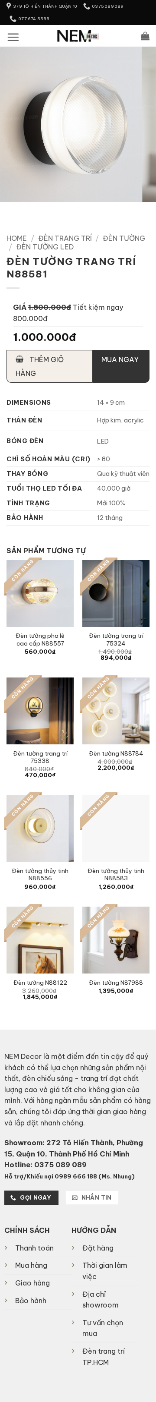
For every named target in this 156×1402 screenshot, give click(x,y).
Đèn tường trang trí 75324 (116, 639)
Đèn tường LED (45, 247)
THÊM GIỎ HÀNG (40, 366)
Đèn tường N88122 (40, 982)
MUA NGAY (120, 359)
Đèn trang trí (65, 238)
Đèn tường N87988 (116, 982)
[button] (13, 37)
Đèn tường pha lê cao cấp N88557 (40, 639)
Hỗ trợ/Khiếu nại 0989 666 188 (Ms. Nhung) (69, 1176)
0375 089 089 (60, 1164)
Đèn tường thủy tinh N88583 (116, 874)
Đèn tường (124, 238)
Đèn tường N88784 (116, 753)
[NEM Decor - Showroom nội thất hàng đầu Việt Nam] (78, 36)
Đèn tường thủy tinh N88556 (40, 874)
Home (16, 238)
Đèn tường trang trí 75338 (40, 757)
